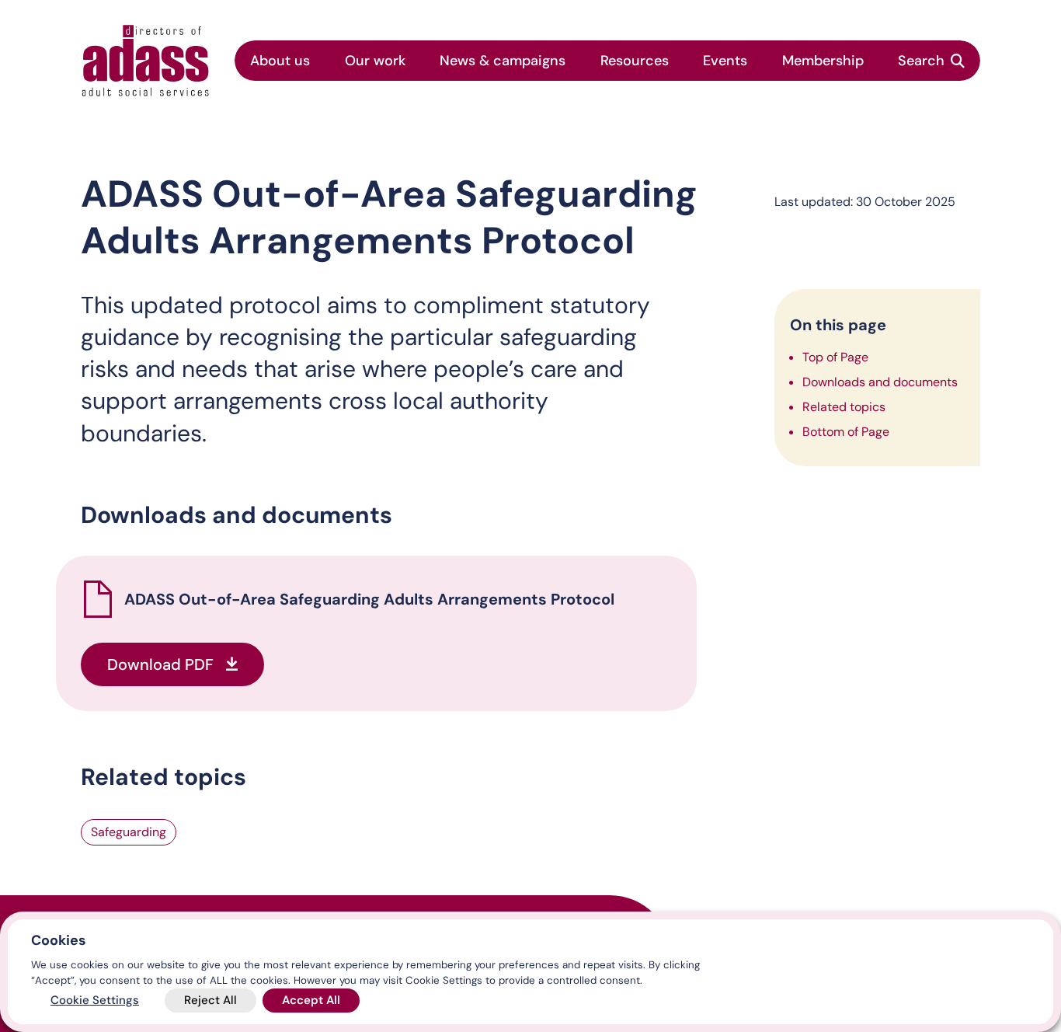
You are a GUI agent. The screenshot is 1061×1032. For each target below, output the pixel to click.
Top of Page (835, 357)
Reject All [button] (210, 1000)
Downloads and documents (880, 382)
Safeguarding (128, 832)
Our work (375, 60)
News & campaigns (502, 60)
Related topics (843, 407)
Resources (634, 60)
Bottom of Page (845, 432)
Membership (823, 60)
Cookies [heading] (58, 940)
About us (280, 60)
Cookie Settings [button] (94, 1000)
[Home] (145, 60)
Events (725, 60)
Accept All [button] (311, 1000)
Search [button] (921, 60)
